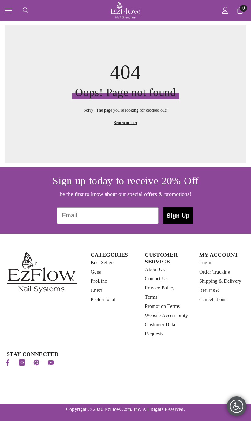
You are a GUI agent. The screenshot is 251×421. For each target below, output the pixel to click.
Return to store (125, 123)
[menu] (8, 10)
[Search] (25, 10)
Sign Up (178, 215)
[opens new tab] (8, 362)
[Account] (225, 10)
